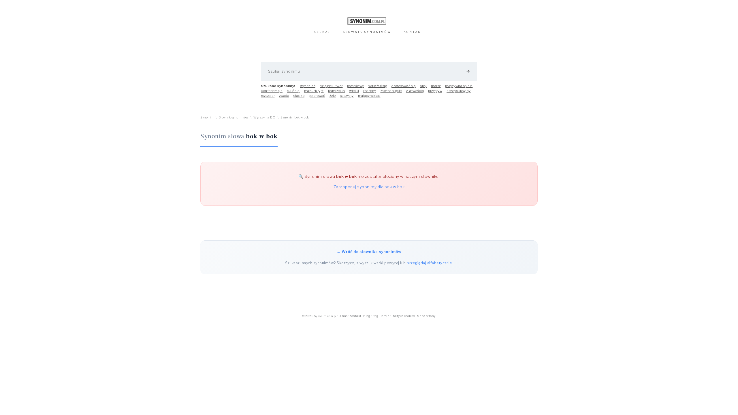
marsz (436, 86)
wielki (354, 91)
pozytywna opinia (459, 86)
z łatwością (415, 91)
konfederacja (272, 91)
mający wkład (369, 96)
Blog (366, 316)
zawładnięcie (391, 91)
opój (423, 86)
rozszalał (268, 96)
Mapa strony (426, 316)
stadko (298, 96)
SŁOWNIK (367, 31)
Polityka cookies (403, 316)
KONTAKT (414, 31)
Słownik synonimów (233, 117)
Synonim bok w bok (294, 117)
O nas (343, 316)
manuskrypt (314, 91)
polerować (317, 96)
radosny (369, 91)
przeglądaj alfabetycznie (429, 263)
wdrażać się (377, 86)
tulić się (293, 91)
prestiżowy (355, 86)
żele (333, 96)
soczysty (347, 96)
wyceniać (307, 86)
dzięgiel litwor (331, 86)
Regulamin (381, 316)
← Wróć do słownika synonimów (369, 251)
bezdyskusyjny (459, 91)
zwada (284, 96)
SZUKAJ (322, 31)
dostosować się (403, 86)
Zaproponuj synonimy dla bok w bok (369, 186)
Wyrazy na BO (264, 117)
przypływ (435, 91)
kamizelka (336, 91)
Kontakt (355, 316)
